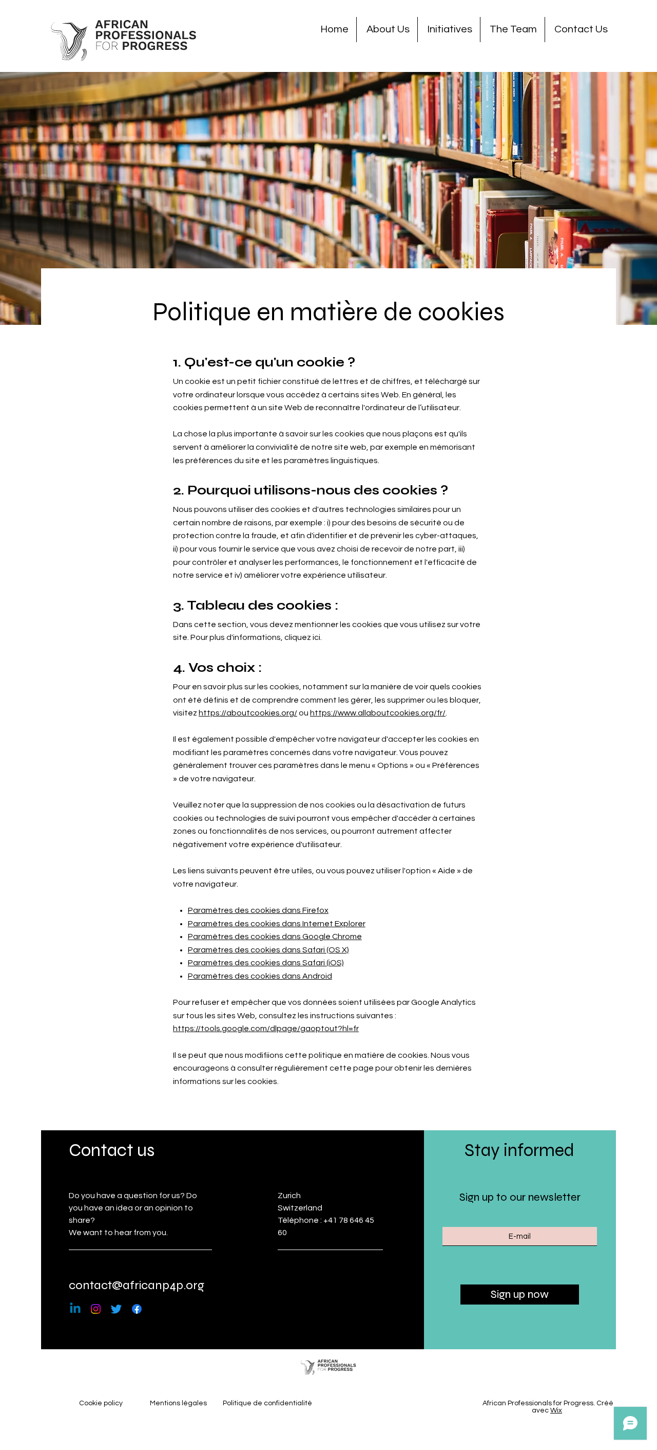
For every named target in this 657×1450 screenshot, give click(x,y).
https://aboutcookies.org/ (248, 713)
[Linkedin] (75, 1308)
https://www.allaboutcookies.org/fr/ (378, 713)
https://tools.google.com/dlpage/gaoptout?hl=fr (266, 1028)
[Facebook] (136, 1308)
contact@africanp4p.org (136, 1285)
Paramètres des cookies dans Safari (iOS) (266, 963)
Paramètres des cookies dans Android (260, 976)
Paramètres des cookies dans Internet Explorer (276, 924)
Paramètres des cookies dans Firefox (258, 910)
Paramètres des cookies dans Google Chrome (275, 936)
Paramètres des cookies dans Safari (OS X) (268, 950)
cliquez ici (302, 637)
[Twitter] (116, 1308)
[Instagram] (95, 1308)
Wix (556, 1410)
